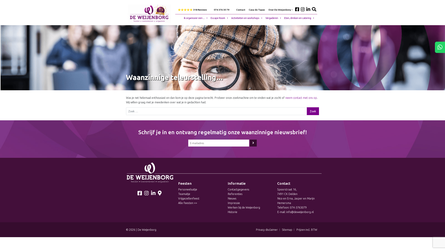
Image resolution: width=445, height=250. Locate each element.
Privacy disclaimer (267, 229)
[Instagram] (146, 193)
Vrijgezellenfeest (188, 198)
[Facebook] (139, 193)
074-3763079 (298, 207)
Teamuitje (184, 193)
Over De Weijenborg (279, 9)
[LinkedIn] (153, 193)
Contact (240, 9)
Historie (232, 212)
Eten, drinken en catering (297, 18)
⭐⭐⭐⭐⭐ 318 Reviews (192, 9)
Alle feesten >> (187, 203)
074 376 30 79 (221, 9)
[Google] (160, 193)
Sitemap (287, 229)
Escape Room (218, 18)
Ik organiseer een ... (194, 18)
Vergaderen (271, 18)
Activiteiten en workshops (245, 18)
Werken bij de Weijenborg (244, 207)
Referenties (235, 193)
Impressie (234, 203)
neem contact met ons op (301, 97)
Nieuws (232, 198)
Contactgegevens (238, 189)
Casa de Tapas (257, 9)
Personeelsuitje (187, 189)
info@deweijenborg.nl (300, 212)
